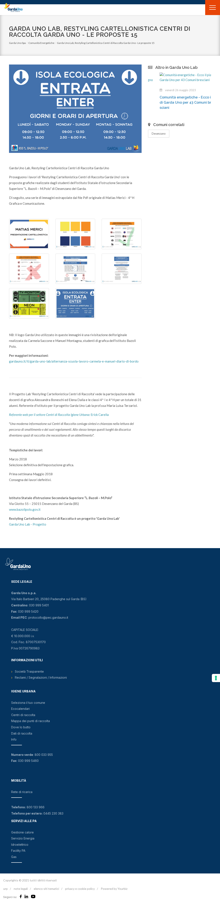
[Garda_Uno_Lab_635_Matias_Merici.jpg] (75, 303)
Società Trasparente (29, 671)
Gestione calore (22, 832)
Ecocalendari (20, 708)
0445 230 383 (53, 813)
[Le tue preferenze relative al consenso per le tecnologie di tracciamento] (216, 678)
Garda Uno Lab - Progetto (27, 524)
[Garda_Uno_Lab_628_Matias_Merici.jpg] (29, 234)
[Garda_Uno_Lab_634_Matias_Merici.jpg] (122, 269)
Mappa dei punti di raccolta (30, 721)
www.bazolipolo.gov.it (25, 509)
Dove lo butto (21, 727)
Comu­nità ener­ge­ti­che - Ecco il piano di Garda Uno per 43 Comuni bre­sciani (179, 102)
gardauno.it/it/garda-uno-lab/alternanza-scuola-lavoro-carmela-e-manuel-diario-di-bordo (74, 361)
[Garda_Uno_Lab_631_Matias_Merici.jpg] (29, 269)
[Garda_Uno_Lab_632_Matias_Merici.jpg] (122, 234)
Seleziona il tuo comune (28, 702)
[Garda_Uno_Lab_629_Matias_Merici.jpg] (75, 234)
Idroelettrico (19, 844)
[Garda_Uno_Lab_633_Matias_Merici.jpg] (75, 269)
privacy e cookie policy (80, 888)
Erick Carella (59, 415)
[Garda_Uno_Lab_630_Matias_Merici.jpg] (29, 303)
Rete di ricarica (21, 792)
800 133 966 (35, 807)
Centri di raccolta (23, 715)
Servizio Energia (22, 838)
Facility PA (18, 850)
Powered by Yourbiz (114, 888)
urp (5, 888)
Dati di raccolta (21, 733)
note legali (21, 888)
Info (14, 739)
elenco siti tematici (46, 888)
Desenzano (159, 133)
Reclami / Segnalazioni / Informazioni (41, 677)
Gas (14, 857)
